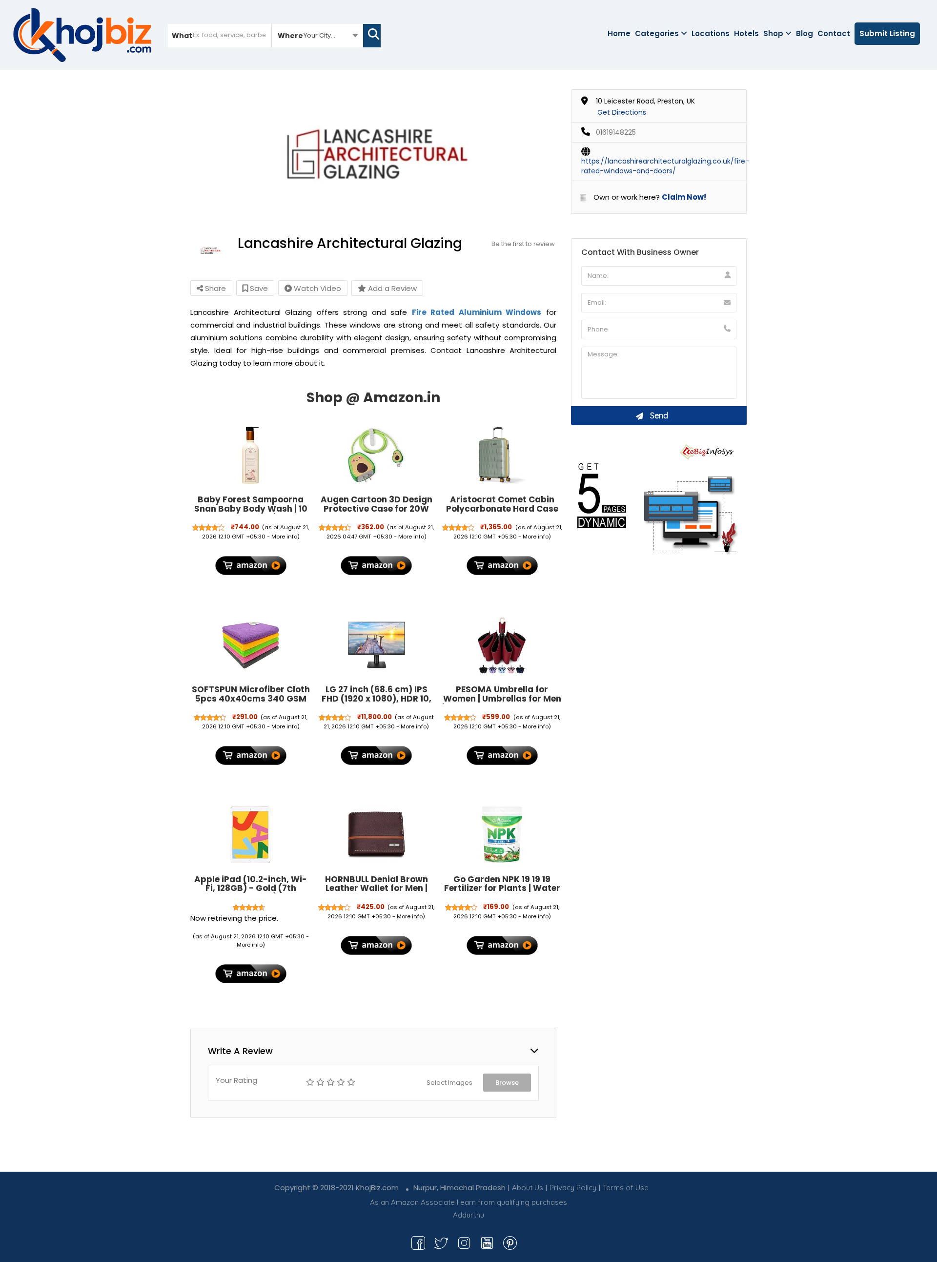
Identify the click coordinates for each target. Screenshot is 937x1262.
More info (284, 536)
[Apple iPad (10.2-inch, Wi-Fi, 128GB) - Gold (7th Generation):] (251, 835)
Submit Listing (887, 33)
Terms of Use (626, 1187)
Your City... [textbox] (319, 35)
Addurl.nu (468, 1215)
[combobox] (317, 35)
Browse (507, 1082)
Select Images (449, 1082)
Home (619, 33)
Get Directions (621, 112)
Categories (657, 33)
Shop (773, 33)
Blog (804, 33)
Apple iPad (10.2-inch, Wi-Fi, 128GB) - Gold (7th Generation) (250, 888)
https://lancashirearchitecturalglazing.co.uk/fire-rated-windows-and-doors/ (665, 166)
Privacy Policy (573, 1187)
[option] (373, 152)
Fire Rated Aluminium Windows (477, 312)
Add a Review (391, 288)
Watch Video (316, 288)
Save (258, 288)
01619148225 (616, 132)
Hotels (746, 33)
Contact (833, 33)
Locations (711, 33)
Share (214, 288)
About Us (527, 1187)
